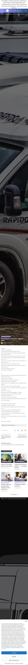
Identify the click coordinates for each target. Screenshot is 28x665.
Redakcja (5, 342)
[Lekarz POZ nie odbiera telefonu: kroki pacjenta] (7, 458)
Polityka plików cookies (9, 663)
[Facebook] (15, 430)
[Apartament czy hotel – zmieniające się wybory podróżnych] (20, 476)
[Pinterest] (22, 430)
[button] (26, 621)
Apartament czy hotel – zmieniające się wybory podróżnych (20, 484)
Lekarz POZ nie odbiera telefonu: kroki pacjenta (7, 465)
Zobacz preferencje (14, 660)
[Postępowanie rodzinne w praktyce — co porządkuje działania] (20, 458)
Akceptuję (14, 652)
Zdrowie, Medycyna (6, 336)
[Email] (25, 430)
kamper (5, 359)
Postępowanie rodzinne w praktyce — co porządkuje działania (20, 466)
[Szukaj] (25, 11)
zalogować (8, 444)
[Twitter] (18, 430)
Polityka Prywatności (19, 663)
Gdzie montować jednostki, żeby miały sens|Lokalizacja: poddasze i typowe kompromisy (6, 486)
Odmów (14, 656)
